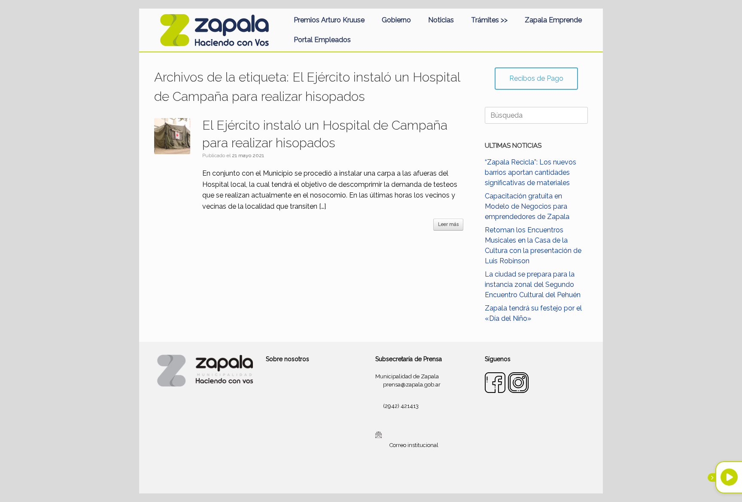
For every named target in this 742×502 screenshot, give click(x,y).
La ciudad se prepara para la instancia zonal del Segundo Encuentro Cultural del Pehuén (533, 284)
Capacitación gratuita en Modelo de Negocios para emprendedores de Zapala (527, 206)
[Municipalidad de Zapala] (214, 30)
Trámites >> (489, 20)
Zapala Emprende (553, 20)
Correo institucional (413, 445)
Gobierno (396, 20)
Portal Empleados (322, 40)
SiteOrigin (381, 477)
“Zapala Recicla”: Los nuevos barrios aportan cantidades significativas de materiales (530, 172)
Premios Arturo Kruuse (329, 20)
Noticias (441, 20)
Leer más (448, 224)
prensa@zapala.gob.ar (412, 384)
